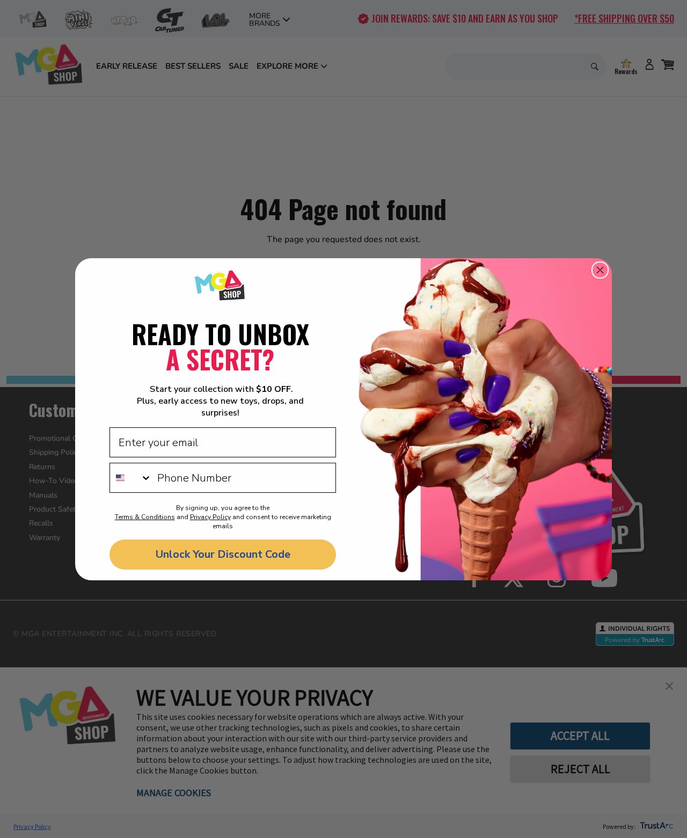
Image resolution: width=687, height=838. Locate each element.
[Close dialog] (600, 270)
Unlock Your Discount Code (223, 554)
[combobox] (131, 477)
